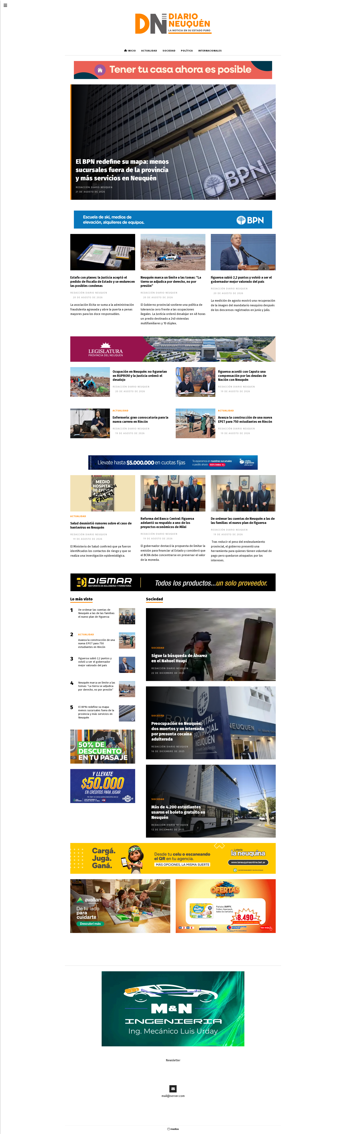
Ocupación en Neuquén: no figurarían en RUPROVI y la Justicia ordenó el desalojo (140, 376)
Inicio (131, 50)
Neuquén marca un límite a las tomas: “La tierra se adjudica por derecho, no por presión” (171, 282)
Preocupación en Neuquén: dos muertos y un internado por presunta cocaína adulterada (177, 731)
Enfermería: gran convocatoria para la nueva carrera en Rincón (140, 420)
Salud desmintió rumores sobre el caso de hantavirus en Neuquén (101, 525)
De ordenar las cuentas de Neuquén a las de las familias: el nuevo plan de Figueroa (243, 521)
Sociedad (169, 50)
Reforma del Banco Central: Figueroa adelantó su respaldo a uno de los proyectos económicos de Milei (167, 523)
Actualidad (149, 50)
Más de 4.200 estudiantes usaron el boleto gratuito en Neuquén (178, 812)
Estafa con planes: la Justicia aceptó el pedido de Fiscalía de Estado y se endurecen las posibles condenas (102, 282)
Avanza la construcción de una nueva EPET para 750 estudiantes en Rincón (245, 420)
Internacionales (210, 50)
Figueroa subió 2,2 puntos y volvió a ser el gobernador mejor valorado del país (241, 280)
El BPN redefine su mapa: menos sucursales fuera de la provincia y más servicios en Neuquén (122, 170)
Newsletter (173, 1060)
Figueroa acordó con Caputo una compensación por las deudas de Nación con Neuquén (242, 376)
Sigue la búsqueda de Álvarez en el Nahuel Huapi (179, 658)
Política (187, 50)
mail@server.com (173, 1096)
